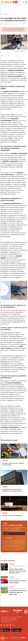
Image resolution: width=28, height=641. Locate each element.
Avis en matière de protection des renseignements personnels (11, 546)
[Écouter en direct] (13, 2)
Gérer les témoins (5, 618)
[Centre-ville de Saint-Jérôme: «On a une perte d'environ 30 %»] (4, 566)
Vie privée (13, 616)
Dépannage (18, 616)
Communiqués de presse (6, 619)
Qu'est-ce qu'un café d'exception (12, 515)
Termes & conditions (5, 616)
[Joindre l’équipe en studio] (19, 2)
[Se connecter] (26, 2)
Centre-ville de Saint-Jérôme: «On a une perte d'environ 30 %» (17, 571)
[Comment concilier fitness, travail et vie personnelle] (14, 451)
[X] (13, 625)
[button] (6, 638)
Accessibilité (13, 618)
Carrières (15, 619)
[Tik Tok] (7, 625)
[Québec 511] (25, 613)
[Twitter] (5, 55)
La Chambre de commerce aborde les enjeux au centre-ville (18, 592)
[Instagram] (4, 625)
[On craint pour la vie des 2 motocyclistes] (4, 579)
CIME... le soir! (15, 637)
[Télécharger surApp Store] (5, 630)
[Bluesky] (10, 625)
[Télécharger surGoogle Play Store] (16, 630)
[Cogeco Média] (17, 612)
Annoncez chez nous (5, 621)
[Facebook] (2, 55)
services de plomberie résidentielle (15, 310)
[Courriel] (8, 55)
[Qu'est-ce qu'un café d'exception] (14, 503)
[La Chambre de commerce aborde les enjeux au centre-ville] (4, 589)
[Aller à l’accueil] (8, 2)
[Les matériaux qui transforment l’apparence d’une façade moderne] (14, 477)
